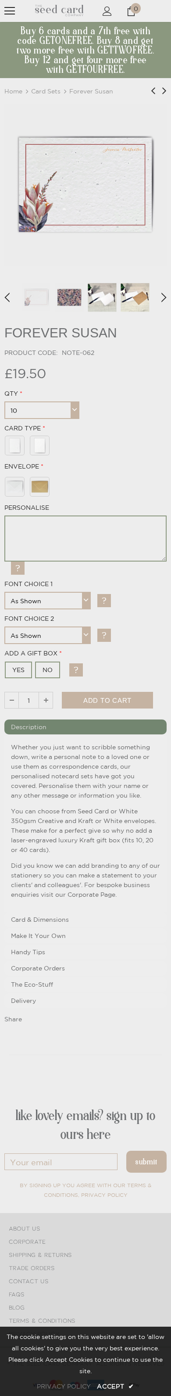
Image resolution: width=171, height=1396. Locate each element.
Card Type (22, 428)
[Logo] (59, 10)
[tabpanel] (85, 824)
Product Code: (31, 352)
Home (13, 91)
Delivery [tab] (23, 1000)
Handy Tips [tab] (28, 952)
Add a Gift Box (30, 653)
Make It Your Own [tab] (38, 935)
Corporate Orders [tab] (38, 968)
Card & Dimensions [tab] (40, 919)
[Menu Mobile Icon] (9, 11)
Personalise (26, 507)
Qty (11, 393)
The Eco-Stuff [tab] (32, 984)
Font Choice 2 (29, 618)
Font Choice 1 (28, 583)
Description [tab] (28, 726)
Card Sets (46, 91)
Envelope (21, 466)
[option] (85, 185)
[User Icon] (107, 11)
